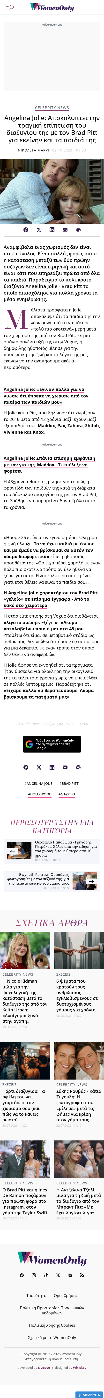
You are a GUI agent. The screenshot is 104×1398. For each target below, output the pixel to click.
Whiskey (79, 1367)
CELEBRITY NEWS (52, 107)
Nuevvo (44, 1367)
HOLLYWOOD (41, 794)
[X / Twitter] (39, 230)
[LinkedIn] (52, 230)
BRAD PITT (70, 783)
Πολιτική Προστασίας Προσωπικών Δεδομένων (52, 1310)
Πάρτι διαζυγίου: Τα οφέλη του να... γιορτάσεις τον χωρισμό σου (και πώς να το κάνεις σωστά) (23, 1105)
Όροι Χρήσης (66, 1295)
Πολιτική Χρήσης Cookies (52, 1325)
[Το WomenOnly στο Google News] (70, 1276)
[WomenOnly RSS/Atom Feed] (82, 1276)
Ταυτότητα (36, 1295)
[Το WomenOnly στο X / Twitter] (58, 1276)
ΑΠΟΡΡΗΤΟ (91, 1394)
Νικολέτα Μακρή (34, 150)
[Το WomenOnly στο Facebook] (21, 1276)
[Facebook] (26, 230)
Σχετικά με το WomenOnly (52, 1337)
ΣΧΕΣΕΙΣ (63, 974)
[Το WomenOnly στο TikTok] (46, 1276)
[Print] (78, 230)
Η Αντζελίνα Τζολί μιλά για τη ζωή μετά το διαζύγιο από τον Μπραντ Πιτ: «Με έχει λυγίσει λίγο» (78, 1201)
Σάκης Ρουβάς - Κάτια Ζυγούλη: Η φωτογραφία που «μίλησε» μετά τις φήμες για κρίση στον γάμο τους (78, 1105)
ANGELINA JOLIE (39, 783)
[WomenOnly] (52, 7)
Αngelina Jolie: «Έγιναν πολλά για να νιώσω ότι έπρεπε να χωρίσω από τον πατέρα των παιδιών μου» (46, 395)
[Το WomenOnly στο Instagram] (33, 1276)
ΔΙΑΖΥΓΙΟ (68, 794)
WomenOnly (52, 1259)
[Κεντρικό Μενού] (10, 7)
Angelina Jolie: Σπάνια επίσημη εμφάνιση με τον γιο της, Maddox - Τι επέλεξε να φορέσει (49, 464)
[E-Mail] (65, 230)
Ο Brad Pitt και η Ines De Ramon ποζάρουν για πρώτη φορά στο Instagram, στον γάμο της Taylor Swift (24, 1201)
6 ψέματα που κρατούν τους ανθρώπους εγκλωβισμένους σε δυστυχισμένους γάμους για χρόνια (77, 995)
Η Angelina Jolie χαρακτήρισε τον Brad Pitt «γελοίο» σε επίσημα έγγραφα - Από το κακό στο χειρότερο (51, 599)
